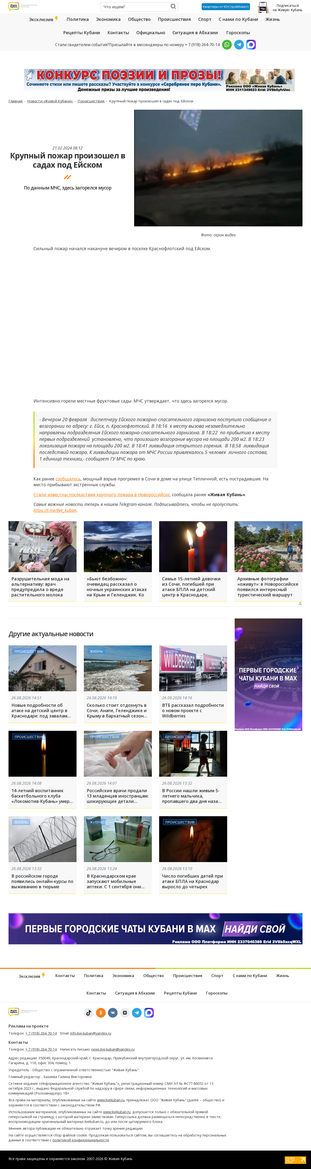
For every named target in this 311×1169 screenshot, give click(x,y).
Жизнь (273, 19)
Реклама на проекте (29, 1026)
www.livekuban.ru (110, 1100)
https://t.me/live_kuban (55, 510)
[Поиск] (173, 6)
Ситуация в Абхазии (195, 32)
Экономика (108, 19)
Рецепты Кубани (81, 32)
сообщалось (68, 479)
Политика (78, 19)
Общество (139, 19)
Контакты (118, 32)
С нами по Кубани (238, 19)
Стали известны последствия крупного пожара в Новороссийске (102, 494)
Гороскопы (238, 32)
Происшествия (174, 19)
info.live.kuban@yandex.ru (90, 1033)
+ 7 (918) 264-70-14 (41, 1033)
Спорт (204, 19)
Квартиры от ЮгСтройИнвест (226, 6)
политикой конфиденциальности (80, 1140)
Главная (16, 101)
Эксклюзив (41, 19)
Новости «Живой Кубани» (50, 101)
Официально (150, 32)
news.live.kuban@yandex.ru (113, 1049)
